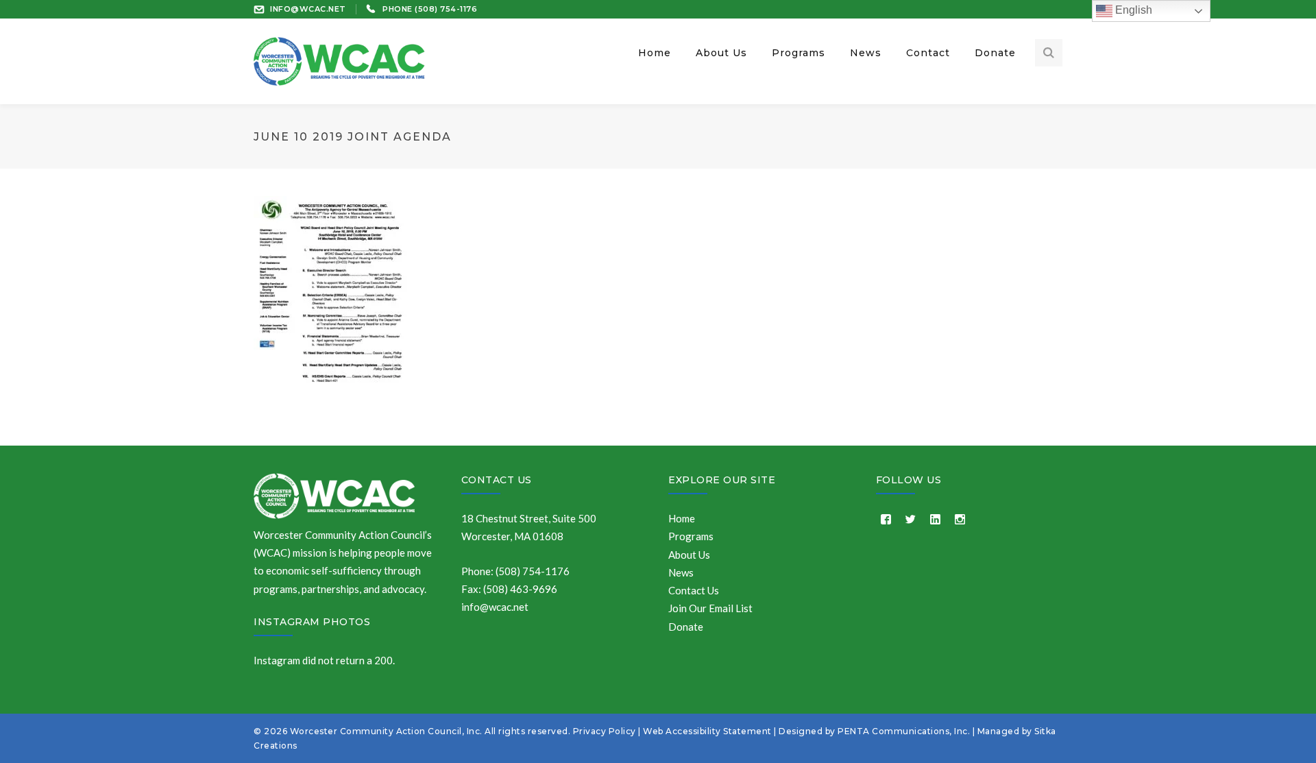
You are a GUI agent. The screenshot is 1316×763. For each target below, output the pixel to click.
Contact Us (496, 480)
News (681, 572)
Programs (691, 536)
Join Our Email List (710, 608)
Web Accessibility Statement (707, 731)
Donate (685, 626)
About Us (689, 554)
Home (681, 518)
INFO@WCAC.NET (308, 9)
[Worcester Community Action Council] (339, 59)
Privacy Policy (604, 731)
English (1132, 10)
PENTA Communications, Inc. (904, 731)
